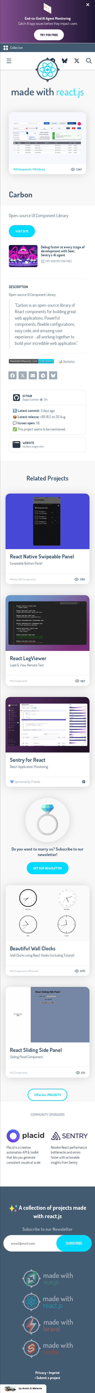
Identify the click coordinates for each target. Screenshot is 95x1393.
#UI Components (22, 169)
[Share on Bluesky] (53, 375)
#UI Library (38, 169)
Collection (16, 47)
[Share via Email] (33, 375)
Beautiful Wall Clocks (32, 948)
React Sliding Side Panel (36, 1050)
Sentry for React (27, 760)
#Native (14, 579)
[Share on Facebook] (12, 375)
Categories (9, 61)
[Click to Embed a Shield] (31, 361)
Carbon (20, 194)
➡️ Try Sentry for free (56, 261)
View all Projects (47, 1095)
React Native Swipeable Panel (42, 556)
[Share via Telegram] (43, 375)
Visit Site (21, 231)
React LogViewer (28, 658)
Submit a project (48, 1377)
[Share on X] (23, 375)
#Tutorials (33, 971)
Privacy (40, 1372)
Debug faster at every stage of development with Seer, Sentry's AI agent (63, 251)
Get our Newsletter (47, 868)
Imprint (54, 1372)
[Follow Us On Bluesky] (65, 61)
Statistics (69, 361)
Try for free (49, 35)
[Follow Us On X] (77, 61)
